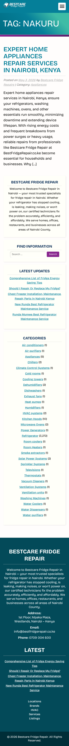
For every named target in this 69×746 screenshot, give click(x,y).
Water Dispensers (33, 509)
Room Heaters (32, 447)
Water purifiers (33, 515)
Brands (34, 705)
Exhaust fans (33, 396)
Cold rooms (33, 373)
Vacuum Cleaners (32, 481)
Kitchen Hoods (32, 419)
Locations (34, 701)
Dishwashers (33, 390)
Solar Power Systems (32, 458)
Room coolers (33, 441)
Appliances (38, 84)
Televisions (32, 470)
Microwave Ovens (32, 424)
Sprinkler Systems (33, 464)
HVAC (34, 710)
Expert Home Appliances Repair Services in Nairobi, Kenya (32, 59)
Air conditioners (33, 345)
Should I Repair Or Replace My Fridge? (34, 288)
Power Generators (33, 430)
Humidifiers (33, 407)
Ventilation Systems (32, 487)
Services (34, 714)
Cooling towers (33, 379)
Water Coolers (33, 504)
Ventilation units (33, 492)
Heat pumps (33, 402)
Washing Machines (33, 498)
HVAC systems (33, 413)
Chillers (33, 362)
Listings (34, 718)
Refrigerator (30, 435)
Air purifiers (33, 351)
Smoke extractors (33, 453)
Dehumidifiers (32, 385)
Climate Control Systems (33, 368)
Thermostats (32, 475)
